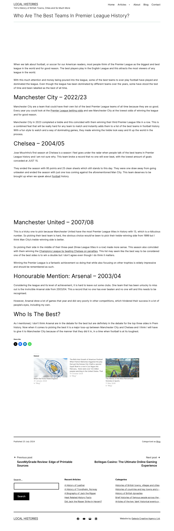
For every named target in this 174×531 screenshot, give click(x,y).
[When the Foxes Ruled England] (50, 367)
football (56, 176)
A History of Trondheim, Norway (81, 489)
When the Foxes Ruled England (46, 378)
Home (111, 4)
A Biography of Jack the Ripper (80, 493)
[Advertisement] (87, 42)
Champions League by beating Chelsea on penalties (68, 251)
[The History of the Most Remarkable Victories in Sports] (122, 367)
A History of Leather (75, 485)
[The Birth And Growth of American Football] (88, 367)
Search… (18, 479)
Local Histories (26, 4)
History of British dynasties (129, 493)
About (137, 4)
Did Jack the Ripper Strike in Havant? (83, 501)
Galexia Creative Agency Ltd (146, 518)
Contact (156, 4)
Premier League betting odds (67, 110)
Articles (122, 4)
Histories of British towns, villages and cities (137, 485)
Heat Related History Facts (78, 497)
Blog (145, 4)
